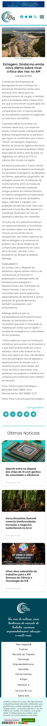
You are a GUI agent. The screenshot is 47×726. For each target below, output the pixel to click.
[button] (35, 16)
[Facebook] (21, 16)
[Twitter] (26, 16)
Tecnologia (23, 659)
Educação (23, 669)
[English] (10, 722)
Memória (22, 684)
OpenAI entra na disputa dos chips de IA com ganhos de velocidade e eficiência (23, 472)
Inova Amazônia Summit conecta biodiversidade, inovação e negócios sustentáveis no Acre (21, 523)
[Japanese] (16, 722)
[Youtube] (30, 16)
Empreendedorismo (23, 664)
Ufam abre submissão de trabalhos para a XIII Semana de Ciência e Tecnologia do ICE (21, 576)
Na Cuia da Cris (23, 690)
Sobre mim (23, 695)
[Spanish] (26, 722)
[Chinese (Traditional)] (6, 722)
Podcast (23, 649)
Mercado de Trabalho (23, 654)
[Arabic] (3, 722)
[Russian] (23, 722)
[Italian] (13, 722)
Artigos (23, 679)
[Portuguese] (19, 722)
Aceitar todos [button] (28, 720)
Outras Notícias (23, 674)
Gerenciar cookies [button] (12, 720)
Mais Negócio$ (23, 644)
